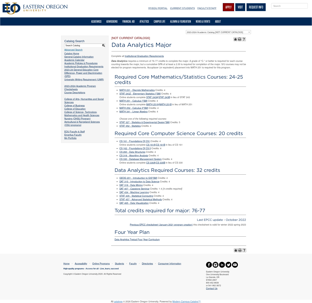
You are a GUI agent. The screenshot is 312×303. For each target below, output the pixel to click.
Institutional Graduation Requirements (83, 66)
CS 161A (150, 144)
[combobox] (218, 32)
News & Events (203, 21)
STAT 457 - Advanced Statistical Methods (140, 199)
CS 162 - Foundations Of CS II (135, 148)
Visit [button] (240, 7)
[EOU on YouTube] (235, 264)
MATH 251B (165, 104)
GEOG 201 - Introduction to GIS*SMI (138, 177)
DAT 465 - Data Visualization (134, 203)
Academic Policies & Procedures (81, 63)
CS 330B (160, 162)
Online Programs (101, 263)
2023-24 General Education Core (81, 69)
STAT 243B (164, 97)
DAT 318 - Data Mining (131, 185)
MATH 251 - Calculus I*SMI (133, 100)
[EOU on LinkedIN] (222, 264)
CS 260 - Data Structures (132, 151)
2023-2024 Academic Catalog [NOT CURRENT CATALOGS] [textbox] (215, 32)
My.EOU (158, 8)
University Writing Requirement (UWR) (84, 79)
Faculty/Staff (206, 8)
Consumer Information (169, 263)
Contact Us (211, 288)
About (218, 21)
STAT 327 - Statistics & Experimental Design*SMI (144, 122)
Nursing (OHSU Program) (77, 118)
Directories (147, 263)
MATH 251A (152, 104)
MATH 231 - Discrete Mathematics (137, 90)
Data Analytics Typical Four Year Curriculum (137, 239)
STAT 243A (152, 97)
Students (119, 263)
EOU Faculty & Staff (74, 131)
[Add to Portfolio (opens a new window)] (235, 39)
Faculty (133, 263)
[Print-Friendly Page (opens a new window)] (239, 39)
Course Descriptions (74, 92)
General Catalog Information (79, 56)
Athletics (144, 21)
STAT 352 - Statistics (130, 125)
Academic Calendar (74, 60)
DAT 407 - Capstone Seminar (134, 188)
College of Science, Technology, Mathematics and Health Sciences (81, 113)
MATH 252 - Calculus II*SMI (133, 108)
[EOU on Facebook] (209, 264)
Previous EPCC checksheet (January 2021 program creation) (161, 224)
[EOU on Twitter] (228, 264)
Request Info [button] (256, 7)
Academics (96, 21)
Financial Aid (128, 21)
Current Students (182, 8)
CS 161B (160, 144)
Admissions (111, 21)
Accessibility (81, 263)
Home (66, 263)
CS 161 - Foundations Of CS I (134, 141)
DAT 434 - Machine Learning (134, 192)
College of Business (74, 105)
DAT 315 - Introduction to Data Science (139, 181)
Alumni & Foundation (180, 21)
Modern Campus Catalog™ (186, 301)
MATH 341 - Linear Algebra (133, 111)
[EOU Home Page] (35, 4)
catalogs (118, 301)
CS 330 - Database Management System (140, 159)
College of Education (75, 108)
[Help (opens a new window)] (244, 39)
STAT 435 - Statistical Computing (136, 195)
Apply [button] (228, 7)
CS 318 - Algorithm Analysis (133, 155)
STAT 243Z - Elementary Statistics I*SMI (140, 93)
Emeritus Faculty (73, 134)
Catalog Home (71, 53)
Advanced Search (73, 49)
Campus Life (159, 21)
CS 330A (150, 162)
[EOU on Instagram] (215, 264)
